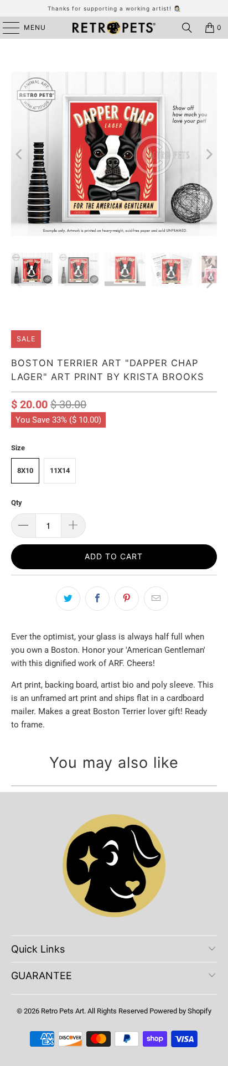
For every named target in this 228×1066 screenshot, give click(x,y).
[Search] (187, 28)
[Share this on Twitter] (68, 598)
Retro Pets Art (62, 1011)
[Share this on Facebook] (97, 598)
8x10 (25, 470)
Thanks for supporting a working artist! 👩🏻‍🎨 (114, 8)
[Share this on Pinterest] (127, 598)
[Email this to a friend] (156, 598)
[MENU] (6, 28)
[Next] (208, 154)
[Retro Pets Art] (114, 28)
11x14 (60, 470)
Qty (16, 502)
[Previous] (19, 154)
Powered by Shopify (180, 1011)
